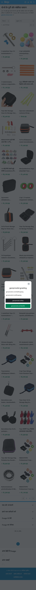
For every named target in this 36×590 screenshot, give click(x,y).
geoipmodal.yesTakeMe (18, 306)
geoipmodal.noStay (18, 300)
